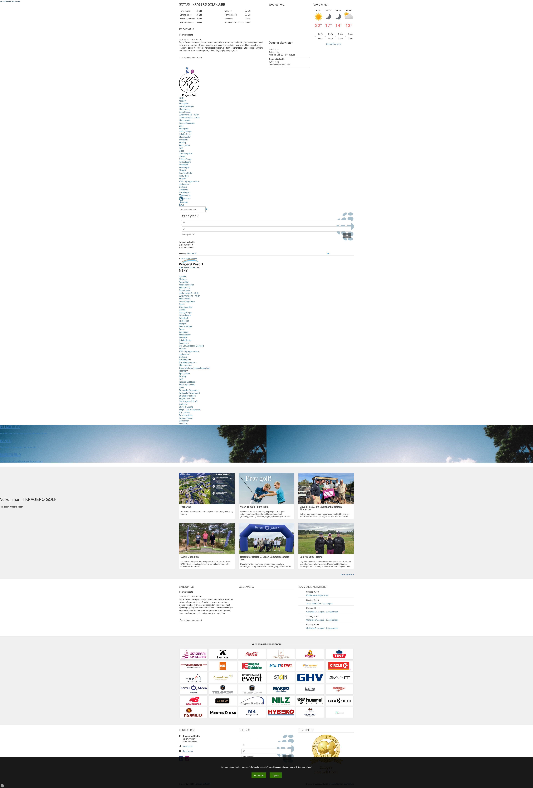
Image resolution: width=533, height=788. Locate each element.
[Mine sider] (187, 68)
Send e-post (188, 751)
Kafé (181, 148)
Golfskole (183, 186)
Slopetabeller (185, 136)
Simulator (183, 423)
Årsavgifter (183, 103)
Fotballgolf (183, 164)
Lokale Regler (185, 134)
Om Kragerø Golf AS (188, 401)
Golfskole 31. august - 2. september (322, 611)
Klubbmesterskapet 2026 (317, 595)
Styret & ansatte (186, 406)
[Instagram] (192, 71)
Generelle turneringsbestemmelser (194, 368)
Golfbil (182, 156)
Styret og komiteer (187, 384)
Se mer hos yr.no (333, 43)
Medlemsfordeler (186, 106)
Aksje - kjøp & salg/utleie (189, 409)
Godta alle (258, 775)
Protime (182, 178)
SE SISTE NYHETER (190, 267)
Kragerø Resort (186, 417)
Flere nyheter (347, 574)
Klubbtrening (184, 109)
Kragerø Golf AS (186, 398)
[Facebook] (187, 71)
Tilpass (275, 775)
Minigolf (182, 170)
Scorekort (183, 139)
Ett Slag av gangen (187, 395)
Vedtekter (183, 404)
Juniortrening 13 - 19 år (189, 117)
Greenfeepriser (185, 153)
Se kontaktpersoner (189, 258)
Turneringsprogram (187, 362)
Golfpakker (184, 420)
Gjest (181, 150)
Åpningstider (184, 145)
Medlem (182, 100)
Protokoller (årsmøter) (188, 390)
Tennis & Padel (185, 173)
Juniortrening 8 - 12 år (189, 114)
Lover (181, 387)
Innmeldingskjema (187, 123)
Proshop (182, 142)
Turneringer (184, 192)
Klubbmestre (184, 120)
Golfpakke (183, 189)
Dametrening (184, 111)
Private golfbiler (186, 415)
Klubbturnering (185, 365)
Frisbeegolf (184, 167)
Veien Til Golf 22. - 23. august (319, 603)
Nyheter (182, 276)
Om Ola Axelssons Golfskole (191, 345)
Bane (181, 125)
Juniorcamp (184, 184)
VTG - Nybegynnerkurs (189, 181)
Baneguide (183, 128)
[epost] (328, 253)
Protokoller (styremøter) (189, 393)
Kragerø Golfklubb (187, 381)
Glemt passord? (188, 234)
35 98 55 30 (191, 253)
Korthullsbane (185, 161)
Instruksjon (184, 175)
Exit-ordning (184, 412)
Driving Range (185, 131)
